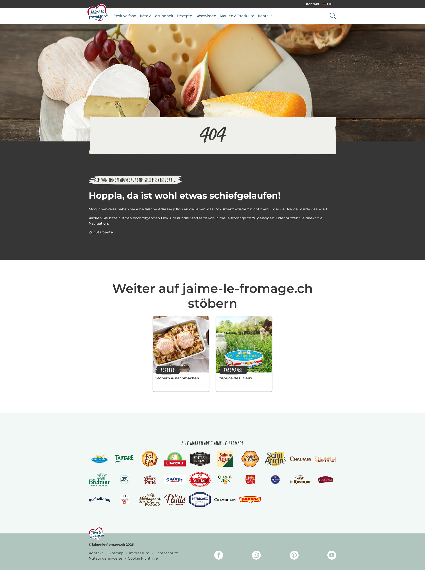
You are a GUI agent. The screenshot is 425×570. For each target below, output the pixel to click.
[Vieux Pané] (149, 479)
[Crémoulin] (225, 499)
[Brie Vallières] (124, 499)
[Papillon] (124, 479)
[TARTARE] (124, 458)
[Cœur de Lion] (250, 479)
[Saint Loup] (200, 479)
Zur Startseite (101, 232)
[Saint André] (275, 459)
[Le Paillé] (174, 499)
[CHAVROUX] (174, 459)
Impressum (139, 553)
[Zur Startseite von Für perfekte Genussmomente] (97, 12)
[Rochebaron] (99, 499)
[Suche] (333, 16)
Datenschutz (167, 553)
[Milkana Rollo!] (250, 499)
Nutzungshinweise (106, 558)
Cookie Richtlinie (143, 558)
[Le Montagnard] (149, 499)
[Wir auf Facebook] (218, 556)
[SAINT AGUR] (225, 459)
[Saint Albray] (250, 459)
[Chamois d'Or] (225, 479)
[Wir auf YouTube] (331, 556)
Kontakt (312, 4)
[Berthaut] (325, 459)
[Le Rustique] (300, 479)
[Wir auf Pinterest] (294, 556)
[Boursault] (325, 479)
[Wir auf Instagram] (256, 556)
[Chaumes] (300, 459)
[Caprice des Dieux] (99, 459)
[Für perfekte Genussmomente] (96, 533)
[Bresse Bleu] (275, 479)
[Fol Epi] (150, 459)
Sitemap (116, 553)
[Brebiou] (99, 479)
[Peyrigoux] (200, 499)
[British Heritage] (200, 459)
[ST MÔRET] (174, 479)
